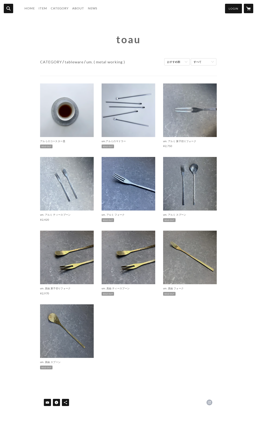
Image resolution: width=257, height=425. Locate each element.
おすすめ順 (173, 61)
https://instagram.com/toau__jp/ (209, 402)
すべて (197, 61)
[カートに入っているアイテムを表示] (248, 8)
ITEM (43, 8)
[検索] (8, 8)
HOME (29, 8)
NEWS (92, 8)
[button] (233, 8)
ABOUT (78, 8)
